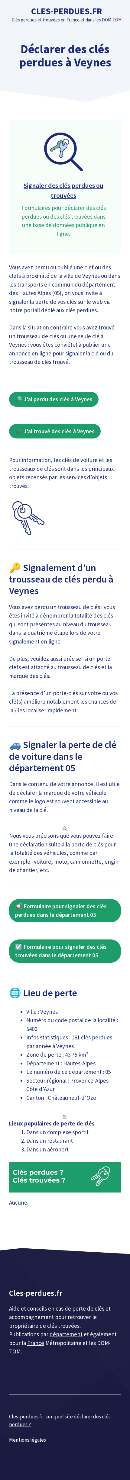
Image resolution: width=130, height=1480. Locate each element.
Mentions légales (27, 1440)
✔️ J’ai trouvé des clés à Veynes (55, 431)
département (66, 1334)
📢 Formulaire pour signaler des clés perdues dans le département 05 (61, 911)
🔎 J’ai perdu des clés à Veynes (54, 399)
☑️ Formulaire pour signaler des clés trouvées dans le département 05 (61, 951)
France (35, 1343)
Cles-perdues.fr (66, 11)
